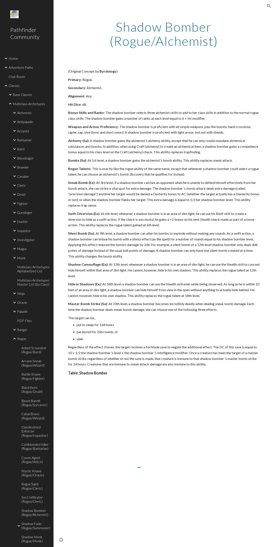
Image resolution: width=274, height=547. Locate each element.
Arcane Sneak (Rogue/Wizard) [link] (33, 363)
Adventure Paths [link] (21, 67)
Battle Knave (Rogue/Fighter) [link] (33, 376)
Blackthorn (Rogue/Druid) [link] (31, 389)
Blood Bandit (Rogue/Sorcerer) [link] (34, 403)
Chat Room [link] (17, 77)
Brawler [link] (23, 167)
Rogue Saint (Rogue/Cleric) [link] (32, 486)
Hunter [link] (22, 221)
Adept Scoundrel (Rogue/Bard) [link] (33, 350)
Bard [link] (20, 149)
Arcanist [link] (23, 131)
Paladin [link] (22, 311)
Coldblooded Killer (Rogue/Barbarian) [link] (35, 446)
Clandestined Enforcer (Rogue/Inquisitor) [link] (34, 431)
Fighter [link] (22, 203)
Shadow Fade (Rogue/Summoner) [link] (35, 526)
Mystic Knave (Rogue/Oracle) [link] (32, 473)
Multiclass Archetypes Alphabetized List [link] (33, 269)
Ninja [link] (21, 293)
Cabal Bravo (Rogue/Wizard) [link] (33, 416)
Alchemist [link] (24, 113)
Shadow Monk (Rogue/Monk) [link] (32, 539)
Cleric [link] (21, 185)
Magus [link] (22, 249)
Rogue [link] (21, 339)
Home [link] (13, 58)
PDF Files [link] (24, 321)
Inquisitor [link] (24, 231)
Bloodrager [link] (25, 158)
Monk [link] (21, 258)
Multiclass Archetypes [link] (29, 104)
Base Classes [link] (22, 94)
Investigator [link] (26, 240)
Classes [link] (14, 85)
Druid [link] (21, 194)
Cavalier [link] (23, 176)
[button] (269, 6)
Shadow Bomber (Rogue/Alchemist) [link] (34, 512)
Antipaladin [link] (25, 122)
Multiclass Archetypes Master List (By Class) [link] (33, 282)
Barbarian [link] (24, 140)
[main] (164, 34)
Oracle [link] (22, 302)
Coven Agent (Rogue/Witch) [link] (32, 460)
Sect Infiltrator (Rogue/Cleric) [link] (32, 499)
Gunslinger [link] (24, 212)
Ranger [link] (22, 330)
